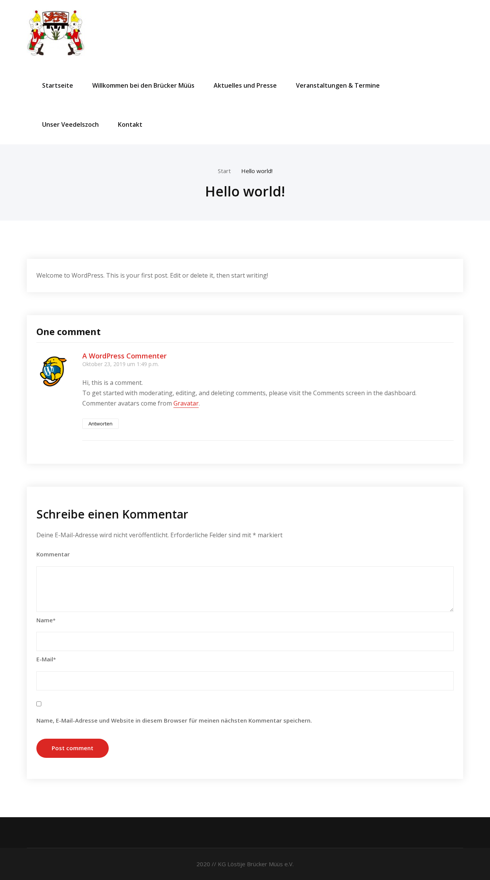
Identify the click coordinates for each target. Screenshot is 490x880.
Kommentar (53, 554)
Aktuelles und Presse (245, 85)
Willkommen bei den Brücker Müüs (143, 85)
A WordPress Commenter (124, 355)
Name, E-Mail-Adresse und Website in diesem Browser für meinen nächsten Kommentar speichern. (174, 720)
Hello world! (257, 171)
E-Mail (46, 659)
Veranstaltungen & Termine (338, 85)
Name (46, 620)
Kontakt (130, 124)
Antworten (100, 423)
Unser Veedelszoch (70, 124)
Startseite (57, 85)
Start (224, 171)
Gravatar (186, 403)
